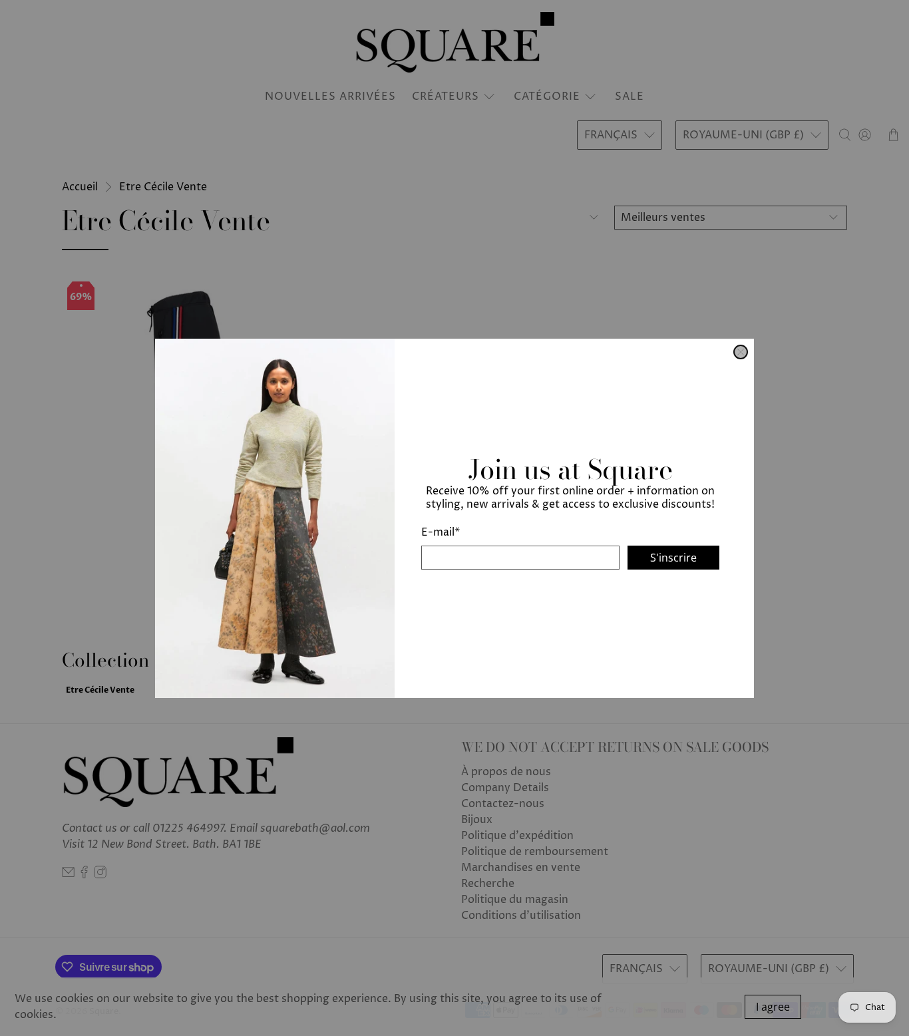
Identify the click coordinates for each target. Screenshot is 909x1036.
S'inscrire (673, 557)
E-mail (440, 531)
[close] (740, 352)
